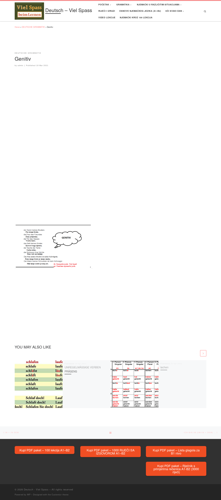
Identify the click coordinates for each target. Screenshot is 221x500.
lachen (164, 367)
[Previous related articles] (196, 353)
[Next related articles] (203, 353)
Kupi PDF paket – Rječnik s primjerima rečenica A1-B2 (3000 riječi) (176, 468)
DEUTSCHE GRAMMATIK (33, 27)
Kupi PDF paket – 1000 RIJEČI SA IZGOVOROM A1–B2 (110, 451)
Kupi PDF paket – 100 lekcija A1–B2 (45, 450)
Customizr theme (60, 494)
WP (29, 494)
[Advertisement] (77, 41)
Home (17, 27)
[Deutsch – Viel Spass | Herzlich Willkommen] (29, 10)
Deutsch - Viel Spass (36, 489)
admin (20, 65)
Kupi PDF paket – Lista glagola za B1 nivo (176, 451)
